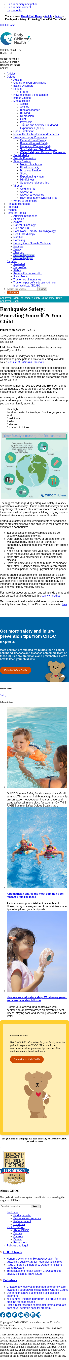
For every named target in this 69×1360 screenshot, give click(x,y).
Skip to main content (19, 7)
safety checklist (51, 595)
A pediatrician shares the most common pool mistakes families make (35, 895)
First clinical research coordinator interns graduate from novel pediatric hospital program (36, 1306)
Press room (20, 1242)
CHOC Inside (12, 1252)
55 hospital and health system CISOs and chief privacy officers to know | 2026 (34, 1272)
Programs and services (27, 1218)
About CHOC (21, 1230)
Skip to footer (14, 10)
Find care (12, 1212)
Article (48, 16)
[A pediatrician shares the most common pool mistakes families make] (37, 887)
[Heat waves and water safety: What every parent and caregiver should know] (37, 990)
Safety (58, 16)
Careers (18, 1236)
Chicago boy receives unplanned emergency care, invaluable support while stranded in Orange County (37, 1288)
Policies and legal (17, 1245)
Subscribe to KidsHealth (27, 1059)
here (64, 604)
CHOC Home (7, 25)
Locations (19, 1224)
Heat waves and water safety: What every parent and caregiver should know (37, 999)
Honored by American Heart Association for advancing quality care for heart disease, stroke (35, 1260)
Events (17, 1239)
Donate (17, 1233)
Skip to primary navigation (22, 4)
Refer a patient (22, 1221)
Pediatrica (10, 1280)
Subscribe (13, 292)
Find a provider (22, 1215)
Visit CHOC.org (16, 1227)
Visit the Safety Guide (15, 670)
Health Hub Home (31, 16)
